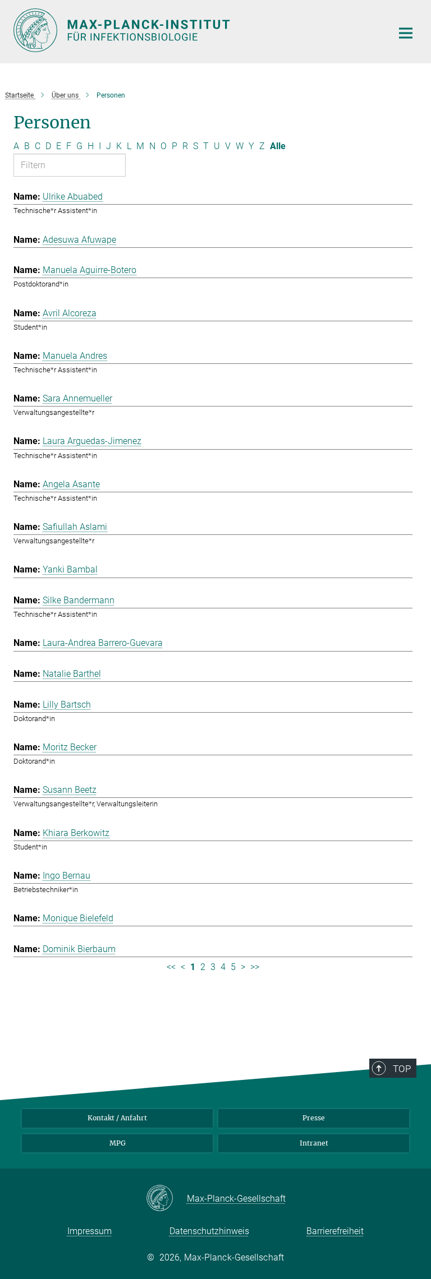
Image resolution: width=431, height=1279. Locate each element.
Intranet (314, 1143)
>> (254, 967)
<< (171, 967)
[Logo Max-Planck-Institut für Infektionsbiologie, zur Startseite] (195, 30)
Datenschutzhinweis (209, 1231)
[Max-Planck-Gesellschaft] (166, 1198)
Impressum (89, 1231)
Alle (278, 146)
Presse (313, 1118)
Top (402, 1068)
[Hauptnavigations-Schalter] (406, 33)
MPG (117, 1143)
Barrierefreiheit (335, 1231)
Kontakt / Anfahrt (117, 1118)
